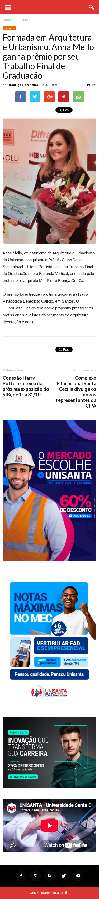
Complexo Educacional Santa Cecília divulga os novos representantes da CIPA (76, 392)
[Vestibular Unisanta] (49, 559)
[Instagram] (35, 875)
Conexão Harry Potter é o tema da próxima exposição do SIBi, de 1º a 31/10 (26, 386)
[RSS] (49, 875)
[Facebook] (21, 875)
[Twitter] (64, 875)
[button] (91, 7)
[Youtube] (78, 875)
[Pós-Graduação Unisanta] (49, 786)
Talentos (9, 28)
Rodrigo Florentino (23, 85)
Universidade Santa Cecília (49, 893)
